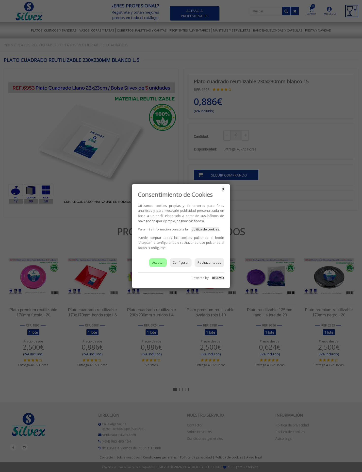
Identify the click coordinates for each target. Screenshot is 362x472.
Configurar (181, 262)
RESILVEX (218, 278)
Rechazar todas (209, 262)
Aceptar (158, 262)
